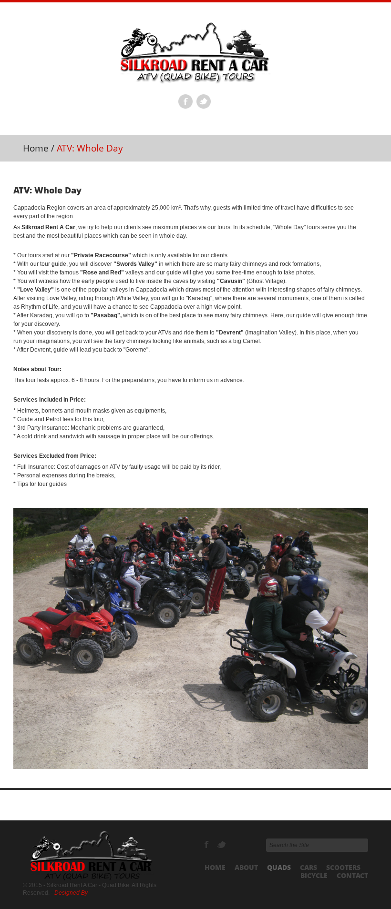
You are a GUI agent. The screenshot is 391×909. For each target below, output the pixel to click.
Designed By (71, 892)
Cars (308, 867)
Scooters (343, 867)
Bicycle (314, 875)
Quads (279, 867)
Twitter (203, 101)
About (246, 867)
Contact (352, 875)
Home (36, 148)
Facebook (185, 101)
